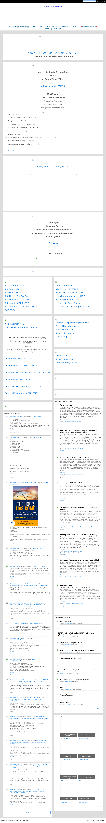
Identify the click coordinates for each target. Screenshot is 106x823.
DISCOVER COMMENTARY (62, 618)
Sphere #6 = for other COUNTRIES (21, 393)
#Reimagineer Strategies (67, 299)
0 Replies (62, 423)
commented (24, 482)
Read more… (63, 419)
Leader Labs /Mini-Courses (68, 303)
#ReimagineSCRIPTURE (93, 526)
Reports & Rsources (64, 359)
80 (63, 502)
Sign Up (98, 1)
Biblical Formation (64, 329)
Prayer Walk (64, 703)
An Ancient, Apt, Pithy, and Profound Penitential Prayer (78, 508)
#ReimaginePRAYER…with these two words (77, 483)
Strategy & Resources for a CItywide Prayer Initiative (80, 560)
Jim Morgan (13, 680)
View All (99, 610)
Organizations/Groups (66, 362)
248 (64, 554)
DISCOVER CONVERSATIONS (63, 401)
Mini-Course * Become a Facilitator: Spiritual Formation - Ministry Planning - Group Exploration (28, 766)
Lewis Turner (13, 623)
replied (23, 584)
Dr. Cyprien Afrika (68, 689)
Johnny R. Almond (69, 704)
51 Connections (65, 781)
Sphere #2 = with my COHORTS (21, 365)
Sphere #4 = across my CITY (18, 379)
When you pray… (37, 416)
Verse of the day (66, 695)
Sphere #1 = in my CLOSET (18, 358)
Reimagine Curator (15, 416)
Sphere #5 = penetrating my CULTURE (24, 386)
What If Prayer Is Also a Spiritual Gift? (74, 457)
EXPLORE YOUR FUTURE (53, 86)
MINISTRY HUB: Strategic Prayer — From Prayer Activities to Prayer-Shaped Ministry (78, 431)
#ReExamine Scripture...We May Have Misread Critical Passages (28, 585)
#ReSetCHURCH (13, 289)
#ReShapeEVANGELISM (17, 299)
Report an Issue (90, 820)
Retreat (63, 687)
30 (63, 580)
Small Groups (62, 336)
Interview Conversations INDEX (70, 296)
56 (63, 529)
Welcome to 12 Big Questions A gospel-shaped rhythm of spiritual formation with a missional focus (28, 742)
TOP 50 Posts (11, 310)
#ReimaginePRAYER (15, 324)
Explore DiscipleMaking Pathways (72, 322)
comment (24, 623)
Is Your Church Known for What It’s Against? (77, 650)
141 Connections (83, 738)
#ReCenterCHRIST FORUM (68, 289)
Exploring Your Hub (67, 621)
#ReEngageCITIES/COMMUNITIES (22, 306)
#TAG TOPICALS (37, 437)
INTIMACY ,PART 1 (67, 585)
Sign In (103, 1)
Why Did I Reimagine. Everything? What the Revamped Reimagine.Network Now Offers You (29, 718)
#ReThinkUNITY (13, 292)
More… (28, 812)
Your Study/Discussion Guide (71, 658)
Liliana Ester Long (69, 603)
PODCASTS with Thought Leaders (72, 306)
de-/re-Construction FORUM (69, 292)
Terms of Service (100, 820)
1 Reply (61, 552)
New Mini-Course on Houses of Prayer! (75, 679)
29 (63, 477)
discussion (25, 740)
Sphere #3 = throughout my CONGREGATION (27, 372)
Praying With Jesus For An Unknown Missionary (78, 535)
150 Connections (65, 738)
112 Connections (65, 759)
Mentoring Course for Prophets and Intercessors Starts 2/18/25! (76, 671)
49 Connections (83, 781)
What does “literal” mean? (40, 548)
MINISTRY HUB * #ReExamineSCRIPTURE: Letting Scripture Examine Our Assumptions (74, 634)
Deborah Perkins (63, 673)
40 (63, 606)
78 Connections (83, 759)
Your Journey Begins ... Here (71, 643)
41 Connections (65, 802)
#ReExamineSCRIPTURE (17, 285)
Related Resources (64, 333)
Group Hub (58, 717)
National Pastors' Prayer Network (21, 327)
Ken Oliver (34, 482)
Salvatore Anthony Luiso (70, 526)
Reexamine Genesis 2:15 (39, 566)
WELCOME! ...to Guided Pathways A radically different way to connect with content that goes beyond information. (27, 605)
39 (63, 452)
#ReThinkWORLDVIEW (16, 296)
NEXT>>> (9, 151)
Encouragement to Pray (36, 623)
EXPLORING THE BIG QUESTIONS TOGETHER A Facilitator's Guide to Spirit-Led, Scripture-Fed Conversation (27, 791)
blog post (24, 638)
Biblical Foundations (65, 326)
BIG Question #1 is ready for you (52, 166)
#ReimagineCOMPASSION (18, 303)
